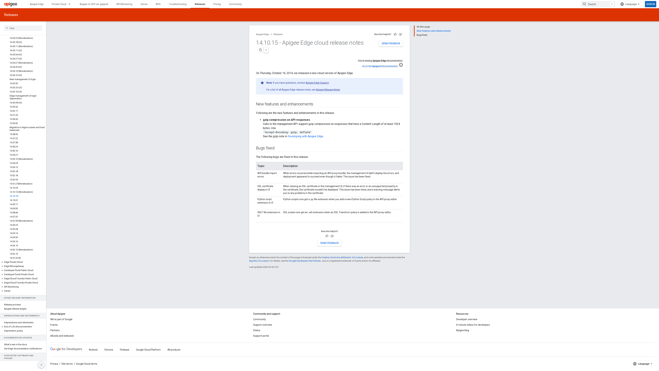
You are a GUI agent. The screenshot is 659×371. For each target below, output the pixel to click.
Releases (200, 4)
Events (54, 324)
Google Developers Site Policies (305, 261)
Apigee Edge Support (317, 82)
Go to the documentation (380, 66)
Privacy (54, 363)
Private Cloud (59, 4)
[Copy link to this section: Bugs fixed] (278, 148)
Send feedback (391, 43)
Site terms (67, 363)
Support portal (261, 335)
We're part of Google (61, 319)
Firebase (124, 349)
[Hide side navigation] (41, 364)
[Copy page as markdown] (261, 50)
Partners (55, 330)
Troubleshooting (178, 4)
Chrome (108, 349)
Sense (144, 4)
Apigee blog (462, 330)
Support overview (262, 324)
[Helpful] (395, 34)
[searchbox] (23, 28)
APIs (158, 4)
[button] (23, 262)
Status (256, 330)
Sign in (650, 4)
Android (93, 349)
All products (173, 349)
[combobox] (598, 4)
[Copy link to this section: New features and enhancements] (316, 104)
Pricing (217, 4)
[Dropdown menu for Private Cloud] (71, 4)
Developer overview (466, 319)
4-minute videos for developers (473, 324)
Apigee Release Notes (328, 89)
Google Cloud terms (86, 363)
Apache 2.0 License (259, 261)
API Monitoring (124, 4)
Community (235, 4)
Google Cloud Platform (148, 349)
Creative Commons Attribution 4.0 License (342, 257)
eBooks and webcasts (62, 335)
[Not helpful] (400, 34)
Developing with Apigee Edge (305, 136)
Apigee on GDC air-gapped (94, 4)
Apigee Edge (37, 4)
